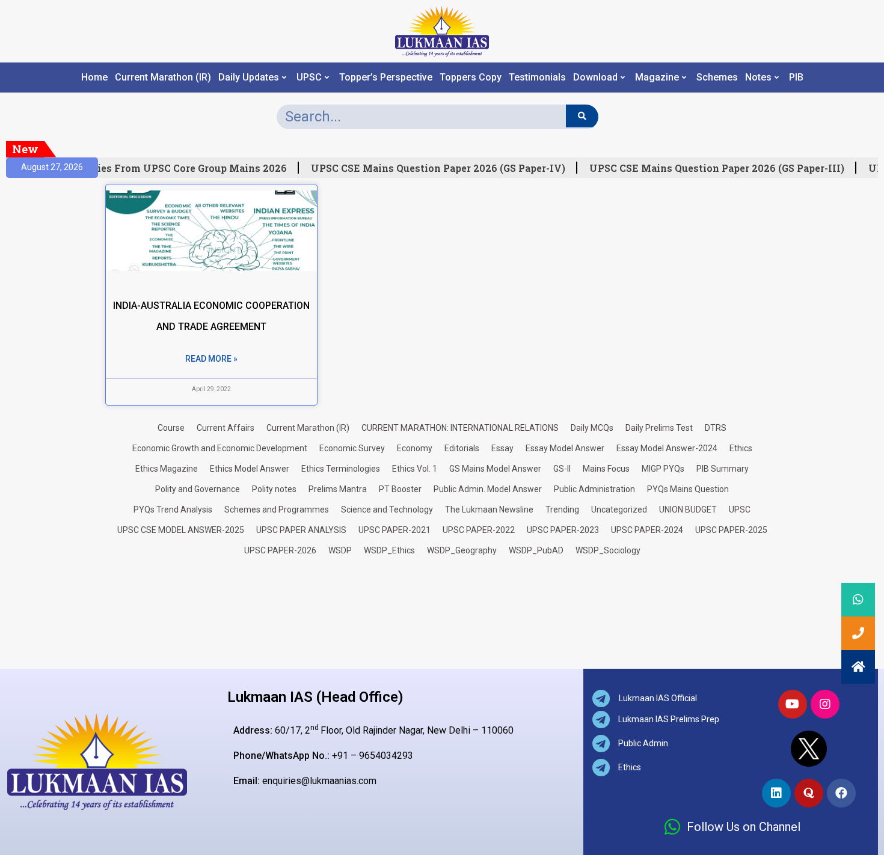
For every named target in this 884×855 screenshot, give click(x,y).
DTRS (715, 428)
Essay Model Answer (565, 448)
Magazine (657, 78)
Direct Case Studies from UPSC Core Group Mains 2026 (147, 168)
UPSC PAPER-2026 (280, 550)
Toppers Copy (471, 78)
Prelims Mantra (337, 489)
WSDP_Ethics (389, 550)
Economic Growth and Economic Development (219, 448)
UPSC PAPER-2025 (731, 530)
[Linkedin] (776, 793)
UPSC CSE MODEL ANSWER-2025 (180, 530)
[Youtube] (792, 704)
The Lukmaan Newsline (489, 509)
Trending (562, 509)
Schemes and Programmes (276, 509)
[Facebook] (841, 793)
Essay (502, 448)
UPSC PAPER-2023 (563, 530)
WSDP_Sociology (608, 550)
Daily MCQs (592, 428)
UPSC (309, 78)
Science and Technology (387, 509)
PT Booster (400, 489)
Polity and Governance (197, 489)
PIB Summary (722, 468)
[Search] (582, 116)
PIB (796, 78)
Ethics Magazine (166, 468)
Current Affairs (225, 428)
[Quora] (808, 793)
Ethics (740, 448)
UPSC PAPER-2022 (479, 530)
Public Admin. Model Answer (488, 489)
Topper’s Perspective (385, 78)
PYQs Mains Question (688, 489)
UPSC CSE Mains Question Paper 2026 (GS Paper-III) (712, 168)
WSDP (340, 550)
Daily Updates (248, 78)
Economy (414, 448)
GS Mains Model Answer (495, 468)
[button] (858, 667)
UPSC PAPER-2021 (394, 530)
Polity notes (274, 489)
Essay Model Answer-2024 (666, 448)
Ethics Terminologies (340, 468)
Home (94, 78)
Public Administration (594, 489)
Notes (758, 78)
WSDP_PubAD (536, 550)
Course (171, 428)
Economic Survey (352, 448)
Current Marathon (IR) (163, 78)
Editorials (461, 448)
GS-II (562, 468)
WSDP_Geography (462, 550)
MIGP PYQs (663, 468)
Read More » (211, 359)
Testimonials (537, 78)
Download (595, 78)
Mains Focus (606, 468)
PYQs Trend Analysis (173, 509)
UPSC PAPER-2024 (647, 530)
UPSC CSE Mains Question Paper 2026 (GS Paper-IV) (433, 168)
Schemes (717, 78)
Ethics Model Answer (249, 468)
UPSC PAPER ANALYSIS (301, 530)
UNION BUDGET (688, 509)
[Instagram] (825, 704)
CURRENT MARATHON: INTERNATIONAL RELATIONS (460, 428)
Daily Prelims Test (659, 428)
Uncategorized (619, 509)
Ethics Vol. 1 (414, 468)
